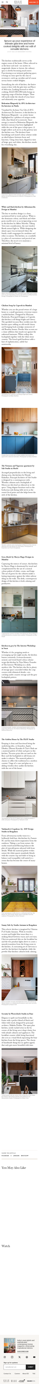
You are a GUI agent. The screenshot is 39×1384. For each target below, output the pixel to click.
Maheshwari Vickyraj (25, 51)
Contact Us (7, 1373)
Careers (17, 1373)
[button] (6, 1156)
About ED (25, 1373)
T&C (33, 1373)
